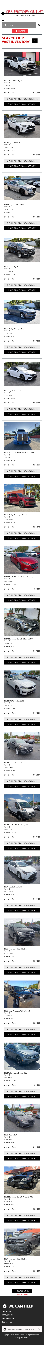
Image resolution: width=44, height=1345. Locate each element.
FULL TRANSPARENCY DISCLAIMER (23, 99)
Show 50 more (22, 1294)
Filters (21, 31)
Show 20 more (22, 1291)
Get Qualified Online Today (23, 104)
